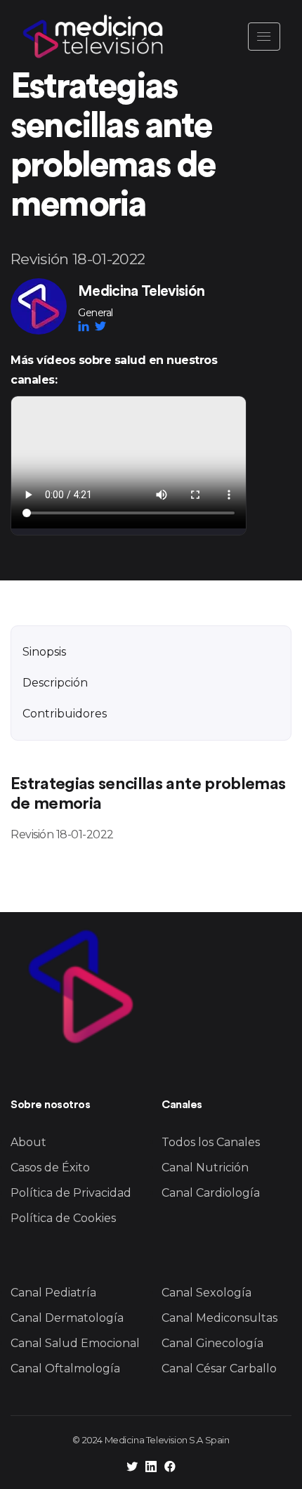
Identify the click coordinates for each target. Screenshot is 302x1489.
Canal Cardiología (211, 1192)
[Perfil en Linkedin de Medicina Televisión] (151, 1468)
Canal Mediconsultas (219, 1318)
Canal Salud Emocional (75, 1343)
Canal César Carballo (219, 1368)
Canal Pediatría (53, 1292)
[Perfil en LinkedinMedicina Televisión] (86, 326)
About (28, 1142)
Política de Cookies (63, 1218)
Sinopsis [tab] (44, 651)
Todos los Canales (211, 1142)
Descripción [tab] (55, 682)
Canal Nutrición (205, 1167)
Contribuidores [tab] (64, 713)
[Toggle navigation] (264, 36)
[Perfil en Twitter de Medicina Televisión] (132, 1468)
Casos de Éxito (50, 1167)
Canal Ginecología (212, 1343)
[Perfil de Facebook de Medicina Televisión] (170, 1468)
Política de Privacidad (71, 1192)
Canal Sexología (206, 1292)
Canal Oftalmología (65, 1368)
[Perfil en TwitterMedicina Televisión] (100, 326)
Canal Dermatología (67, 1318)
